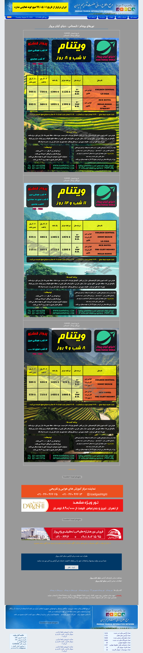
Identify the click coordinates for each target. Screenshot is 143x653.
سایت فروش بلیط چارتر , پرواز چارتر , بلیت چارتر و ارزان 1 (64, 634)
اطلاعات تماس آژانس (108, 581)
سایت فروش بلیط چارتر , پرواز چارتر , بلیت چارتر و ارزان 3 (64, 649)
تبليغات (111, 17)
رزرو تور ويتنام (83, 590)
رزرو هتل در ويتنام (56, 590)
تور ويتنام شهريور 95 (97, 590)
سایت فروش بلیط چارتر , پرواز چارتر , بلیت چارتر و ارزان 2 (64, 641)
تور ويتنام (109, 590)
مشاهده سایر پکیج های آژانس (106, 578)
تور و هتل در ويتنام (70, 590)
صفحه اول (133, 17)
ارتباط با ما (92, 17)
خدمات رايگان (122, 17)
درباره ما (102, 17)
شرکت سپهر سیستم (68, 614)
